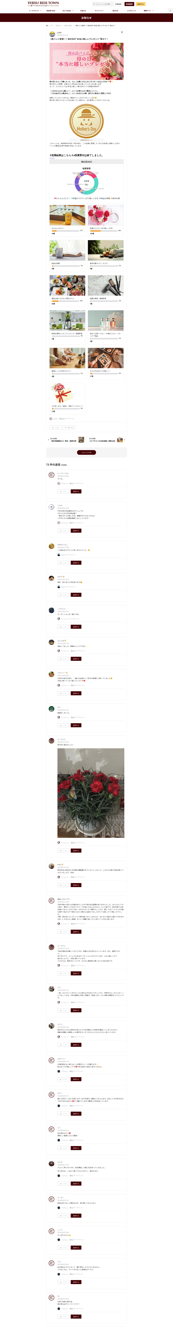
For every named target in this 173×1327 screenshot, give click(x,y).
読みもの (115, 11)
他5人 (73, 843)
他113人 (62, 419)
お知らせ (83, 11)
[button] (62, 198)
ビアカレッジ (131, 11)
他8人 (73, 717)
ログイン (140, 4)
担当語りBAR (51, 11)
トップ (50, 25)
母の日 (52, 158)
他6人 (73, 877)
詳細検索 (118, 4)
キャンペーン (99, 11)
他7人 (71, 1208)
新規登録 (129, 4)
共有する (70, 427)
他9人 (73, 965)
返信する (76, 491)
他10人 (73, 924)
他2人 (71, 523)
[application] (86, 185)
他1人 (71, 483)
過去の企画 (68, 25)
